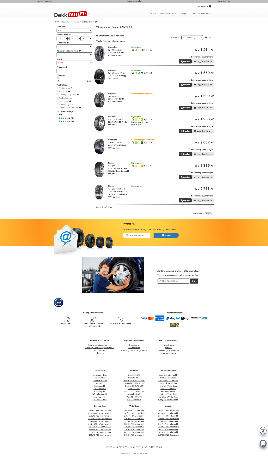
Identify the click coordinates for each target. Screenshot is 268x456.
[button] (263, 430)
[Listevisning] (206, 37)
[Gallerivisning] (209, 37)
